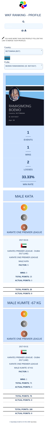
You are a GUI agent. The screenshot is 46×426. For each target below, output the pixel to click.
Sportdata (33, 422)
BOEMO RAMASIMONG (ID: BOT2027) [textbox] (21, 66)
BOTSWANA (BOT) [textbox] (13, 51)
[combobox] (23, 52)
